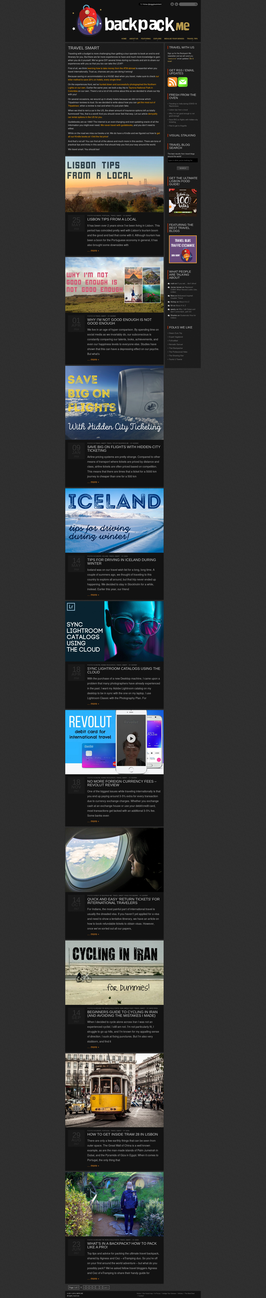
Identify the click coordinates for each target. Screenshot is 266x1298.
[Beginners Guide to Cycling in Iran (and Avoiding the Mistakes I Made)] (114, 972)
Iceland (105, 556)
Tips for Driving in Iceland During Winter (121, 561)
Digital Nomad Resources (105, 665)
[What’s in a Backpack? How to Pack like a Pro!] (114, 1204)
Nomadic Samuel (176, 344)
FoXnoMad (173, 340)
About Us (133, 38)
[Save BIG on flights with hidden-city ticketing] (114, 403)
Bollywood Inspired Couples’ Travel (182, 296)
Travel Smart (116, 216)
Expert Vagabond (176, 336)
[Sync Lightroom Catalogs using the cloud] (114, 631)
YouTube (172, 4)
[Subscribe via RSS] (173, 86)
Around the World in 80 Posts (107, 1008)
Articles (180, 1293)
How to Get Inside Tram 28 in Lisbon (122, 1134)
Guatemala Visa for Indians (183, 316)
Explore (157, 38)
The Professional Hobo (178, 351)
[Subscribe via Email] (183, 86)
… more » (93, 250)
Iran (121, 1008)
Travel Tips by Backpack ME (118, 443)
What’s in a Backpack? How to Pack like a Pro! (122, 1245)
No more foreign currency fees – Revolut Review (121, 783)
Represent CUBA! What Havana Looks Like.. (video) (184, 289)
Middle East (128, 1008)
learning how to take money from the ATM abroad (111, 68)
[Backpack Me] (133, 21)
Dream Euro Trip (175, 333)
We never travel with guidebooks (117, 125)
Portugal (106, 216)
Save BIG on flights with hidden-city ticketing (123, 449)
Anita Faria (153, 1008)
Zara (126, 556)
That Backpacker (176, 348)
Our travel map (148, 1293)
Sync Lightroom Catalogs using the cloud (123, 670)
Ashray (128, 216)
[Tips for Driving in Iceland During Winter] (114, 520)
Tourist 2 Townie (175, 359)
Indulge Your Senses (174, 38)
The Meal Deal (189, 1293)
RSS (176, 4)
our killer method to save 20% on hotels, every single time (113, 78)
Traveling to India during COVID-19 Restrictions (183, 104)
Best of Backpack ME (103, 896)
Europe (98, 216)
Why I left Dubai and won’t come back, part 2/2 (183, 310)
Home (124, 38)
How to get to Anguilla (178, 125)
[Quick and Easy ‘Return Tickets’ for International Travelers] (114, 860)
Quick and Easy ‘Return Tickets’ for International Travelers (123, 901)
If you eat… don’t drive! (186, 283)
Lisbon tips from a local (111, 219)
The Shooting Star (176, 355)
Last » (106, 1287)
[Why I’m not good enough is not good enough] (114, 285)
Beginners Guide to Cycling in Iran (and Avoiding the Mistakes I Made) (122, 1014)
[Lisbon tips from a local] (114, 184)
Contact (141, 1296)
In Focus (157, 1293)
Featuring (146, 38)
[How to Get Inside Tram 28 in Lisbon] (114, 1090)
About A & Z (184, 301)
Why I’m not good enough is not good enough (119, 321)
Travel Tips (192, 38)
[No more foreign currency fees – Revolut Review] (114, 742)
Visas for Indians (131, 896)
